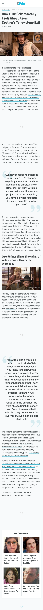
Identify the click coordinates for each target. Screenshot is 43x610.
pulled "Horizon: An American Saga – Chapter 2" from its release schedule (21, 241)
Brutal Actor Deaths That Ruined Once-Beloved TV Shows (12, 590)
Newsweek (10, 308)
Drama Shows (17, 10)
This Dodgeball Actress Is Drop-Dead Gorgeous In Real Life (30, 559)
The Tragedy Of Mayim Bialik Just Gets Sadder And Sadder (11, 559)
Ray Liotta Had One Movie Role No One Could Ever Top (31, 588)
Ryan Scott (8, 26)
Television (6, 10)
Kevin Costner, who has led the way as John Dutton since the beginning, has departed (21, 97)
